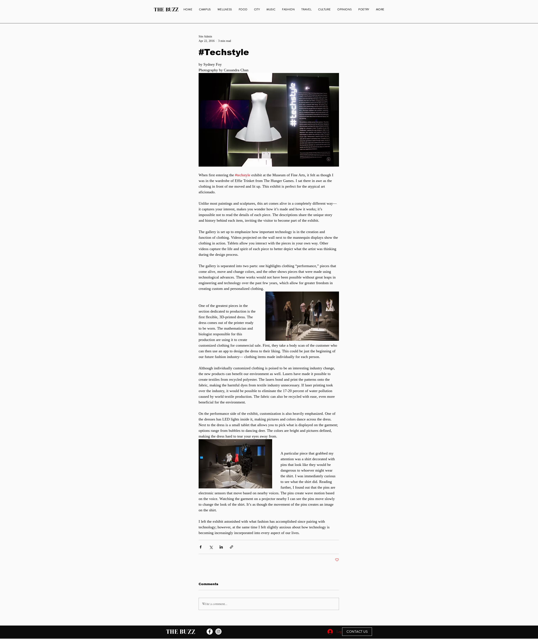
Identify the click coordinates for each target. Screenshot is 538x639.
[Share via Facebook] (201, 547)
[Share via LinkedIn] (221, 547)
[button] (380, 9)
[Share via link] (231, 547)
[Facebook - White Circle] (210, 631)
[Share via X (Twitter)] (211, 547)
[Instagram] (218, 631)
